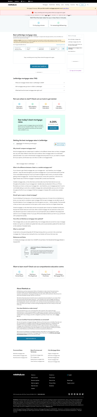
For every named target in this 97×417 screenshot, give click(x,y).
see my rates (53, 128)
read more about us (31, 338)
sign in (82, 4)
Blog (77, 4)
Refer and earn (34, 377)
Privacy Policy (52, 383)
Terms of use (52, 380)
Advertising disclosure (60, 44)
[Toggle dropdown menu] (25, 48)
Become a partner (35, 380)
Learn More (66, 8)
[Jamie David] (14, 144)
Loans (62, 4)
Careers (33, 388)
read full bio (36, 254)
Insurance (72, 4)
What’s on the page (72, 35)
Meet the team (34, 385)
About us (33, 375)
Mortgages (45, 4)
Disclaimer (51, 385)
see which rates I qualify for (39, 66)
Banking (58, 4)
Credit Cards (52, 4)
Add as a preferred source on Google (61, 144)
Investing (67, 4)
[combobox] (20, 48)
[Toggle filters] (63, 48)
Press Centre (52, 377)
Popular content (70, 383)
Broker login (70, 380)
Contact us (51, 375)
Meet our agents (35, 383)
